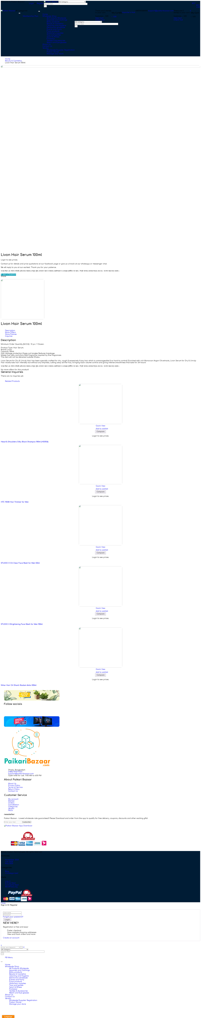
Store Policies (11, 334)
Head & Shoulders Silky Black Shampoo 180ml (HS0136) (24, 442)
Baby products (15, 972)
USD (198, 7)
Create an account (11, 938)
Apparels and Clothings (19, 970)
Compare (100, 431)
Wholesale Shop (12, 966)
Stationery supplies (17, 983)
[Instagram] (8, 712)
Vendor (8, 998)
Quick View (100, 426)
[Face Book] (8, 708)
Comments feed (12, 885)
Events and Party (16, 980)
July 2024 (9, 862)
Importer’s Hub (128, 12)
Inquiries (8, 336)
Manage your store (17, 1004)
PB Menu (9, 958)
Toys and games (16, 985)
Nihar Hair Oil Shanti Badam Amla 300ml (18, 685)
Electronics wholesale (18, 978)
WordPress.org (11, 887)
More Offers (10, 332)
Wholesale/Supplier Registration (23, 1000)
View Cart (178, 18)
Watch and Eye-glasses (19, 993)
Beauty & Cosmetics (13, 61)
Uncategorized (11, 873)
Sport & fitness (15, 987)
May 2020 (9, 863)
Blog (7, 871)
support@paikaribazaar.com (161, 11)
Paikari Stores (15, 1002)
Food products (15, 982)
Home (7, 59)
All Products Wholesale (19, 968)
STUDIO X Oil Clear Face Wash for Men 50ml (20, 563)
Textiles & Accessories (18, 991)
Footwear (13, 989)
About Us (9, 995)
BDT (194, 3)
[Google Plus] (8, 714)
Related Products (12, 381)
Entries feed (10, 883)
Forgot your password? (13, 917)
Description (10, 330)
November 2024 (12, 860)
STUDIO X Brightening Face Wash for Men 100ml (22, 624)
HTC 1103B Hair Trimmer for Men (15, 502)
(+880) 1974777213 (15, 772)
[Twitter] (8, 710)
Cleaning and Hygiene (19, 976)
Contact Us (10, 997)
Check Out (178, 20)
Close (3, 903)
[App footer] (18, 826)
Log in (7, 881)
